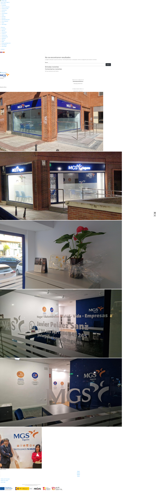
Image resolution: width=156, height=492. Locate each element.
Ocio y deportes (5, 21)
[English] (1, 52)
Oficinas (3, 40)
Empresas (3, 27)
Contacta (2, 49)
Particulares (3, 3)
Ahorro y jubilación (5, 7)
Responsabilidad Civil (6, 43)
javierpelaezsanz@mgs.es (78, 81)
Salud (3, 22)
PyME (3, 41)
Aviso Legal (3, 482)
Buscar (46, 62)
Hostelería (4, 38)
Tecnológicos (4, 44)
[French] (2, 52)
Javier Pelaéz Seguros (5, 2)
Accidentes (4, 5)
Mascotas (4, 18)
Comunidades (4, 13)
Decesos (3, 11)
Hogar (3, 14)
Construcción (4, 35)
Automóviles (4, 10)
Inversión (3, 16)
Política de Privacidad (5, 479)
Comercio (4, 33)
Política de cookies (4, 480)
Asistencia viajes (5, 8)
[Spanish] (4, 52)
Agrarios (3, 30)
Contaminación (5, 36)
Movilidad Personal (6, 19)
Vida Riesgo (4, 24)
